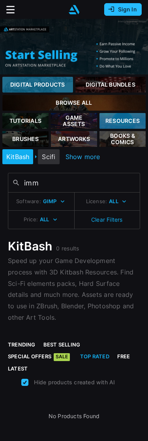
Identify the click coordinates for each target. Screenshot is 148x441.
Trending (22, 344)
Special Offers (38, 356)
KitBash (17, 157)
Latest (18, 368)
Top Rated (94, 356)
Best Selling (62, 344)
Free (123, 356)
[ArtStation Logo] (74, 10)
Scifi (48, 157)
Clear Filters (107, 219)
